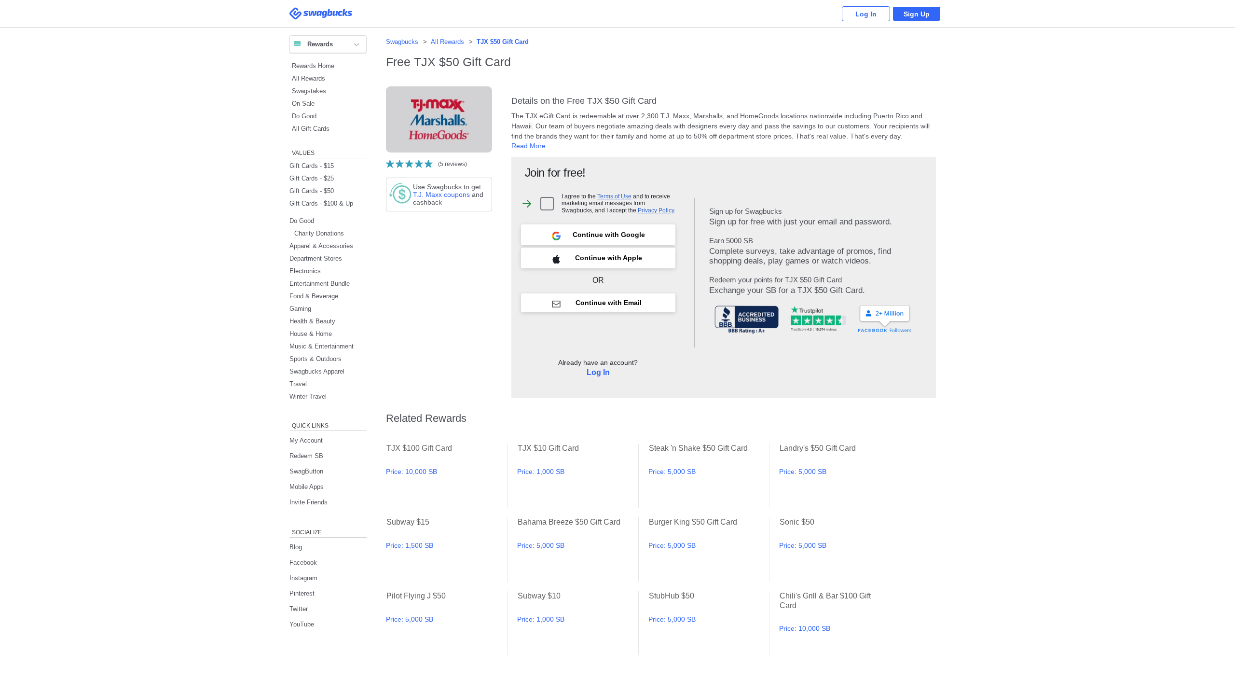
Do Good (304, 116)
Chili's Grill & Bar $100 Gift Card (839, 623)
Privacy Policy (656, 210)
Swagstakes (309, 91)
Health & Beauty (312, 321)
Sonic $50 (839, 549)
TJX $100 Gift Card (446, 476)
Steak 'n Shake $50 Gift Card (708, 476)
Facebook (303, 562)
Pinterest (302, 593)
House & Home (310, 333)
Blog (295, 547)
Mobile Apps (306, 486)
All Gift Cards (310, 128)
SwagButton (306, 471)
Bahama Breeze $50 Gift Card (577, 549)
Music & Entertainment (321, 346)
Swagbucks (402, 41)
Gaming (300, 308)
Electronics (305, 271)
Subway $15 (446, 549)
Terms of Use (614, 196)
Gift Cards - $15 (311, 165)
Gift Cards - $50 (311, 191)
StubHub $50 (708, 623)
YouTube (301, 624)
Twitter (298, 608)
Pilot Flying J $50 (446, 623)
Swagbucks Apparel (316, 371)
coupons (441, 194)
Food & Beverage (313, 296)
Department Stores (315, 258)
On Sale (303, 103)
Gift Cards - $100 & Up (321, 203)
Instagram (303, 578)
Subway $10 (577, 623)
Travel (298, 384)
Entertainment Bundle (319, 283)
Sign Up (917, 14)
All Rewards (308, 78)
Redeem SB (306, 455)
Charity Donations (319, 233)
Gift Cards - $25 (311, 178)
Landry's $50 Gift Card (839, 476)
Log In (866, 14)
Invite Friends (308, 502)
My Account (306, 440)
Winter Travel (308, 396)
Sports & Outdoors (315, 358)
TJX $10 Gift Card (577, 476)
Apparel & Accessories (321, 246)
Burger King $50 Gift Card (708, 549)
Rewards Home (313, 66)
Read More (528, 146)
